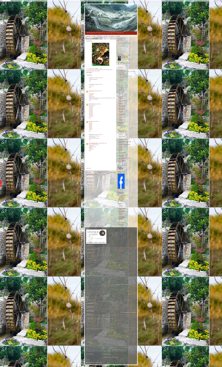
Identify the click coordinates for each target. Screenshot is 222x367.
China (90, 268)
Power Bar (128, 321)
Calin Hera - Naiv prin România (124, 144)
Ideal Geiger (134, 292)
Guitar (120, 290)
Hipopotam (130, 291)
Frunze (93, 286)
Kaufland (123, 298)
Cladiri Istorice (88, 269)
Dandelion (103, 275)
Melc (86, 305)
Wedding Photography (128, 347)
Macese (128, 302)
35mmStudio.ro (97, 248)
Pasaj (101, 317)
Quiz (118, 324)
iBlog (122, 292)
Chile (88, 268)
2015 (120, 68)
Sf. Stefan (108, 333)
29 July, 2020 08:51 (95, 121)
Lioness (125, 301)
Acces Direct (98, 250)
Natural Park (99, 311)
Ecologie (117, 278)
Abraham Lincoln (126, 249)
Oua (126, 315)
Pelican (118, 317)
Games (114, 286)
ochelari (100, 314)
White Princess (103, 348)
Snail (95, 70)
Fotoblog (95, 69)
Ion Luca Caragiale (117, 294)
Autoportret (114, 257)
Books (101, 261)
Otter (124, 315)
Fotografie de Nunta (93, 285)
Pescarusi (130, 317)
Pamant (115, 316)
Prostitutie (105, 323)
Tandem (90, 338)
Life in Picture (101, 301)
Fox (120, 285)
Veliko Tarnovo (120, 345)
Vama (96, 345)
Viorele (130, 346)
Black (128, 259)
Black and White (132, 259)
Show (121, 333)
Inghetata (102, 293)
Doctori (87, 277)
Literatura (128, 301)
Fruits (87, 286)
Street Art (132, 336)
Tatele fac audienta (105, 338)
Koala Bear (93, 299)
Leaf (105, 69)
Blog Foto (96, 260)
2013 (120, 85)
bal (87, 258)
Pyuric (103, 324)
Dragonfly (108, 277)
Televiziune (92, 339)
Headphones (107, 291)
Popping (95, 321)
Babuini (132, 257)
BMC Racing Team (126, 260)
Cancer (131, 263)
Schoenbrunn (105, 332)
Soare (88, 335)
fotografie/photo (99, 285)
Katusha (120, 298)
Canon (92, 264)
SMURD (129, 334)
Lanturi (88, 300)
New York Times (126, 311)
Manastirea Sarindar (113, 303)
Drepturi (121, 277)
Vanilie (103, 345)
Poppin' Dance (91, 321)
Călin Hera (121, 133)
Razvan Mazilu (115, 325)
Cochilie (118, 269)
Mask (119, 304)
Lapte (91, 300)
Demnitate (116, 275)
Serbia (90, 333)
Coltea (87, 270)
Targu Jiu (100, 338)
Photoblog (88, 70)
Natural (95, 311)
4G (129, 248)
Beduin (115, 258)
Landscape (134, 299)
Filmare (104, 283)
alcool (93, 251)
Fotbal (108, 284)
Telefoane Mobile (133, 338)
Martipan (113, 304)
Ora (106, 315)
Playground (119, 320)
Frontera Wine (133, 285)
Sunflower (112, 337)
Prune (129, 323)
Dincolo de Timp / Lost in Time (124, 276)
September (122, 70)
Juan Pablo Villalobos (99, 298)
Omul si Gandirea (88, 315)
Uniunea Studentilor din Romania (97, 344)
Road (92, 327)
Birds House (121, 259)
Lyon (125, 302)
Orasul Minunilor (113, 315)
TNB (129, 339)
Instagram (115, 293)
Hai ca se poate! (121, 155)
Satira (93, 332)
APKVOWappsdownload (93, 143)
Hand (87, 291)
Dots (104, 277)
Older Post (112, 172)
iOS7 (125, 294)
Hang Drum (94, 291)
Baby (135, 257)
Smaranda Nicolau (101, 334)
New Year (122, 311)
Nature (103, 311)
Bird (114, 259)
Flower (134, 283)
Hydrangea (108, 292)
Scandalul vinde (100, 332)
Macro (134, 302)
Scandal (96, 332)
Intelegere (126, 293)
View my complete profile (126, 59)
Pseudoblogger (133, 323)
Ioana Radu (121, 111)
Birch (112, 259)
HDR (103, 291)
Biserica (125, 259)
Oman (126, 314)
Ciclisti (125, 268)
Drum (91, 278)
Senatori (135, 332)
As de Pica (120, 256)
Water (98, 347)
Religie (115, 326)
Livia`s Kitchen (121, 224)
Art (97, 256)
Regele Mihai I (100, 326)
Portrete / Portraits (111, 321)
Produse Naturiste (130, 322)
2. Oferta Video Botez (106, 247)
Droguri (88, 278)
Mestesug (114, 305)
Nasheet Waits (130, 310)
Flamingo (112, 283)
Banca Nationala (97, 258)
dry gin (94, 278)
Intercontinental (130, 293)
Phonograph (134, 317)
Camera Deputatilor (105, 263)
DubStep (97, 278)
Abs (130, 249)
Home (103, 69)
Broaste (128, 261)
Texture (104, 339)
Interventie (88, 294)
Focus (88, 284)
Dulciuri (103, 278)
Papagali (122, 316)
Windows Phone (124, 348)
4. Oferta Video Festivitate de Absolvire (111, 248)
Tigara (118, 339)
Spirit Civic (128, 335)
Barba (105, 258)
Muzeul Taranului (122, 310)
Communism (94, 270)
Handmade (90, 291)
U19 (86, 344)
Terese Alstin (100, 339)
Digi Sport (101, 276)
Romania (132, 327)
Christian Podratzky (102, 268)
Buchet (100, 262)
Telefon (88, 339)
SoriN (120, 125)
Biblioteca (88, 259)
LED (113, 300)
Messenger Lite (91, 145)
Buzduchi (126, 262)
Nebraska (110, 311)
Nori (111, 312)
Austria (110, 257)
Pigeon (99, 320)
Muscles (90, 310)
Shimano (114, 333)
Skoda (90, 334)
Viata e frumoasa (122, 136)
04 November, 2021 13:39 (102, 143)
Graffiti (87, 290)
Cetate (125, 267)
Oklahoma (108, 314)
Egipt (93, 279)
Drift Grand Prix (131, 277)
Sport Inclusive (121, 122)
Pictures (87, 320)
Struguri (96, 337)
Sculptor (119, 332)
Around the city (93, 256)
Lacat (104, 299)
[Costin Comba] (121, 188)
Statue (116, 336)
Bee (117, 258)
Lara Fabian (94, 300)
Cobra (115, 269)
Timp (127, 339)
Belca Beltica (126, 258)
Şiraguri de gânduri (122, 208)
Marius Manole (102, 304)
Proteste (115, 323)
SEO (87, 333)
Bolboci (92, 261)
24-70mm (121, 247)
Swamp (134, 337)
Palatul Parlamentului (107, 316)
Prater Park (91, 322)
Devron (134, 275)
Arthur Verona (109, 256)
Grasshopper (96, 290)
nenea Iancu (114, 311)
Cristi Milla (121, 205)
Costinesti (107, 271)
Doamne (134, 276)
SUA (99, 337)
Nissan (88, 312)
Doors (102, 277)
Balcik (90, 258)
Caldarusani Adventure (94, 263)
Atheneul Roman (102, 257)
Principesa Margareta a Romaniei (122, 322)
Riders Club (133, 326)
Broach (125, 261)
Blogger (105, 260)
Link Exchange (100, 36)
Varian (111, 345)
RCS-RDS (123, 325)
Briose (122, 261)
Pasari (104, 317)
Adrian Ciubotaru (106, 250)
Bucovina (103, 262)
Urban (126, 344)
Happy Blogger (99, 291)
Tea (115, 338)
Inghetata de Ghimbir (107, 293)
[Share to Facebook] (90, 72)
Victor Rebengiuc (95, 346)
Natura (91, 311)
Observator (96, 314)
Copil (122, 270)
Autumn (90, 69)
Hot (98, 292)
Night (135, 311)
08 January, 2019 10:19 (98, 90)
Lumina (120, 302)
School (110, 332)
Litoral (131, 301)
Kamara (117, 298)
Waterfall (101, 347)
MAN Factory (102, 303)
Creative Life (122, 271)
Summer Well (106, 337)
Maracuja (118, 303)
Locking (135, 301)
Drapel (111, 277)
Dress (124, 277)
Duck (100, 278)
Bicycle (99, 259)
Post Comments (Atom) (94, 174)
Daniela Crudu (108, 275)
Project (91, 323)
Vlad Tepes (133, 346)
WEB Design (112, 347)
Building (113, 262)
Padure (96, 316)
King (90, 299)
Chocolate (97, 268)
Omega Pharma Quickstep (131, 314)
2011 (120, 88)
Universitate (105, 344)
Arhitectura (87, 256)
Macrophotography (89, 303)
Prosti (101, 323)
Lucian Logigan (112, 302)
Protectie (109, 323)
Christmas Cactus (113, 268)
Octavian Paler (104, 314)
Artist (112, 256)
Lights (114, 301)
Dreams (118, 277)
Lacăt (107, 299)
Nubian (90, 314)
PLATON (120, 147)
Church (117, 268)
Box (106, 261)
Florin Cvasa (130, 283)
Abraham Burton (121, 249)
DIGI (95, 276)
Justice (114, 298)
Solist (97, 335)
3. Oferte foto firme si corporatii (128, 247)
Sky (93, 334)
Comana (90, 270)
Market (106, 304)
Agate (124, 250)
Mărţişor (117, 304)
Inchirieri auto (91, 77)
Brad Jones (109, 261)
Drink (135, 277)
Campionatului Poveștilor (125, 263)
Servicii (105, 36)
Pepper (127, 317)
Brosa (131, 261)
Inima (112, 293)
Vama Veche (99, 345)
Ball (93, 258)
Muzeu (110, 310)
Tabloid (87, 338)
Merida (99, 305)
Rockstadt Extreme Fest (119, 327)
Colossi (134, 269)
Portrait (106, 321)
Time (124, 339)
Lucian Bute (107, 302)
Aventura (122, 257)
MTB (116, 309)
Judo (103, 298)
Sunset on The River (123, 74)
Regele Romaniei (105, 326)
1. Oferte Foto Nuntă (99, 247)
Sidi (123, 333)
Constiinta (116, 270)
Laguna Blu (116, 299)
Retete (118, 326)
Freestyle (123, 285)
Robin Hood (104, 327)
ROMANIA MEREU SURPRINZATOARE (94, 328)
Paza (109, 317)
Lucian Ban (102, 302)
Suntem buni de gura (124, 337)
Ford (97, 284)
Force (95, 284)
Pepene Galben (122, 317)
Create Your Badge (120, 189)
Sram (99, 336)
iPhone (129, 294)
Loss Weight (95, 302)
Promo (98, 323)
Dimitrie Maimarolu (116, 276)
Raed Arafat (124, 324)
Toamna (133, 339)
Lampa (123, 299)
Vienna (107, 346)
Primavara (106, 322)
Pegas (115, 317)
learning (110, 300)
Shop (118, 333)
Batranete (108, 258)
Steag (119, 336)
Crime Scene (133, 271)
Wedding (117, 347)
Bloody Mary (117, 260)
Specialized (112, 335)
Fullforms (90, 125)
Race (121, 324)
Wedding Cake (121, 347)
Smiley (116, 334)
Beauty (112, 258)
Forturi (104, 284)
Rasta (92, 325)
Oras (109, 315)
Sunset (119, 337)
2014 (120, 84)
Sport (90, 336)
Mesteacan (102, 305)
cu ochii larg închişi (122, 160)
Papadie (118, 316)
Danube (112, 275)
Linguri (121, 301)
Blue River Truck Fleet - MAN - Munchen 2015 (127, 71)
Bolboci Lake (96, 261)
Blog (91, 260)
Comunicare (98, 270)
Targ (93, 338)
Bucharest (95, 262)
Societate (91, 335)
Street (128, 336)
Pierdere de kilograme (94, 320)
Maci (131, 302)
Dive (130, 276)
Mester (106, 305)
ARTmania (116, 256)
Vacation (93, 345)
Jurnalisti (110, 298)
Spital (87, 336)
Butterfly (123, 262)
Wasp (95, 347)
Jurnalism (107, 298)
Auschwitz (107, 257)
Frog (129, 285)
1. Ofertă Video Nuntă (93, 247)
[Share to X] (88, 72)
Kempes (135, 298)
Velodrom (125, 345)
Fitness (107, 283)
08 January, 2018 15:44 (98, 84)
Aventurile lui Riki (127, 257)
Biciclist (95, 259)
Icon (130, 292)
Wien (107, 348)
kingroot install (91, 93)
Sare (87, 332)
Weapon (105, 347)
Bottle (103, 261)
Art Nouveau (101, 256)
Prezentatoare (98, 322)
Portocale (102, 321)
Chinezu (94, 268)
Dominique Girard (94, 277)
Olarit (112, 314)
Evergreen (120, 103)
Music (97, 310)
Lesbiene (122, 300)
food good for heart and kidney (94, 138)
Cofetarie (125, 269)
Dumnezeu (107, 278)
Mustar (107, 310)
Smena (110, 334)
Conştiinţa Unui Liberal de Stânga (125, 141)
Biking (109, 259)
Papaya (125, 316)
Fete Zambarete (91, 283)
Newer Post (88, 172)
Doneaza (99, 277)
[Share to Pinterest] (91, 72)
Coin (128, 269)
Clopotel (97, 269)
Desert (127, 275)
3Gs (104, 248)
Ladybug (113, 299)
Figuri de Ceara (97, 283)
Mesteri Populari (110, 305)
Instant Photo (122, 77)
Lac (101, 299)
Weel (132, 347)
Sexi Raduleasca (101, 333)
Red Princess (134, 325)
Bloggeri (109, 260)
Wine (128, 348)
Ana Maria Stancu (126, 252)
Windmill (116, 348)
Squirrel (97, 336)
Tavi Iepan (112, 338)
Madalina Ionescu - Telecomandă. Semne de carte (122, 198)
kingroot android (91, 96)
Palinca (112, 316)
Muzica (127, 310)
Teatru (118, 338)
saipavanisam (91, 90)
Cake (86, 263)
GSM (113, 290)
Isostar (113, 295)
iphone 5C (133, 294)
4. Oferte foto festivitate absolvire (123, 248)
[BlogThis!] (87, 72)
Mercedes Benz (94, 305)
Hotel (101, 292)
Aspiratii (134, 256)
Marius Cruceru (121, 108)
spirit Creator (133, 335)
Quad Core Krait (108, 324)
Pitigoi (110, 320)
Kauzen (127, 298)
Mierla (134, 305)
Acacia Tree (87, 250)
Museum (93, 310)
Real (126, 325)
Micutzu (121, 305)
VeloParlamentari (130, 345)
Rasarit (89, 325)
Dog (90, 277)
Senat (132, 332)
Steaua (122, 336)
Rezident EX (126, 326)
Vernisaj (87, 346)
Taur (109, 338)
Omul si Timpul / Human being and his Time (98, 315)
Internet (135, 293)
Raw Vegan (104, 325)
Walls (93, 347)
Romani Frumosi (126, 327)
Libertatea (133, 300)
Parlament (98, 317)
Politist (87, 321)
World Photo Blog (116, 349)
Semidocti (128, 332)
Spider (121, 335)
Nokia (102, 312)
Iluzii (88, 293)
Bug (110, 262)
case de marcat (91, 84)
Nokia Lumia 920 (107, 312)
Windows (119, 348)
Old (114, 314)
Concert (102, 270)
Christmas (108, 268)
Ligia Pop (118, 301)
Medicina (126, 304)
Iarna (120, 292)
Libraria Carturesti (88, 301)
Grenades (105, 290)
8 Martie (112, 249)
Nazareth (106, 311)
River (89, 327)
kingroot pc (91, 95)
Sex (93, 333)
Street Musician (92, 337)
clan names (91, 107)
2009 (120, 91)
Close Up (101, 269)
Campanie (119, 263)
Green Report (101, 290)
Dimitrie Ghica (110, 276)
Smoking (123, 334)
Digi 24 (98, 276)
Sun (109, 337)
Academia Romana (93, 250)
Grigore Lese (109, 290)
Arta (105, 256)
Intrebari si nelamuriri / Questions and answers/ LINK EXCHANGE (100, 294)
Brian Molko (117, 261)
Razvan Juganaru (109, 325)
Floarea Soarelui (123, 283)
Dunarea (111, 278)
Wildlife (98, 70)
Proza (126, 323)
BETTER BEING (133, 258)
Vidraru (104, 346)
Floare (118, 283)
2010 (120, 90)
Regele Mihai (95, 326)
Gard (127, 286)
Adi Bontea (121, 119)
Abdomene (116, 249)
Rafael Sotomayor (129, 324)
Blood (112, 260)
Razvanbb (119, 325)
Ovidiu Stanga (92, 316)
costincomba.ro (102, 271)
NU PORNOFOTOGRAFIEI (128, 312)
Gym (128, 290)
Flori (126, 283)
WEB (108, 347)
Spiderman (124, 335)
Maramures (122, 303)
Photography (92, 70)
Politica (134, 320)
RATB (100, 325)
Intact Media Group (120, 293)
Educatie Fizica (133, 278)
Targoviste (96, 338)
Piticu (107, 320)
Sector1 (125, 332)
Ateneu (98, 257)
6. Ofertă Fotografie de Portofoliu (103, 249)
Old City (118, 314)
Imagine (91, 293)
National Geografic (109, 69)
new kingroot (91, 94)
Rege (91, 326)
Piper (102, 320)
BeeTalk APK (91, 149)
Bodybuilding (88, 261)
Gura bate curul (124, 290)
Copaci (119, 270)
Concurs (106, 270)
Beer (119, 258)
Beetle (122, 258)
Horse (93, 292)
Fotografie (99, 69)
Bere (129, 258)
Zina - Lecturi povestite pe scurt (124, 158)
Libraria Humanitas (94, 301)
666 (109, 249)
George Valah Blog (122, 152)
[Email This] (86, 72)
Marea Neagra (127, 303)
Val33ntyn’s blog (122, 114)
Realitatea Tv (129, 325)
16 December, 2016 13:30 (98, 77)
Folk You (92, 284)
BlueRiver (121, 260)
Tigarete (121, 339)
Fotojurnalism (117, 285)
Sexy (105, 333)
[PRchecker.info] (120, 40)
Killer (88, 299)
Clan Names (91, 106)
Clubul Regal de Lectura (110, 269)
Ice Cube (127, 292)
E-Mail (114, 278)
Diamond (92, 276)
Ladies (110, 299)
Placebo (113, 320)
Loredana (91, 302)
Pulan (91, 324)
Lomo (88, 302)
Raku (134, 324)
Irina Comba (103, 295)
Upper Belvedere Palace (120, 344)
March (121, 80)
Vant (106, 345)
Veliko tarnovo (115, 345)
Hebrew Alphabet (115, 291)
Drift (126, 277)
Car (101, 264)
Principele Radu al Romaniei (113, 322)
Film (100, 283)
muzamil (90, 121)
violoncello (126, 346)
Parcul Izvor (133, 316)
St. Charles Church (104, 336)
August (121, 79)
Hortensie (96, 292)
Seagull (122, 332)
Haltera (134, 290)
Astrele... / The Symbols (92, 257)
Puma (93, 324)
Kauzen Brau (131, 298)
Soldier (94, 335)
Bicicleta (92, 259)
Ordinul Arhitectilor (119, 315)
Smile (113, 334)
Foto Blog (111, 284)
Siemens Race (131, 333)
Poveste (124, 321)
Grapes (90, 290)
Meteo (118, 305)
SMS (126, 334)
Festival (87, 283)
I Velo (117, 292)
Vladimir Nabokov (88, 347)
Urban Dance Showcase (131, 344)
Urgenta (87, 345)
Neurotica (118, 311)
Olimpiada (122, 314)
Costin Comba (92, 68)
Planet (116, 320)
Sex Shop (96, 333)
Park (95, 317)
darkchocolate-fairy (122, 211)
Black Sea (87, 260)
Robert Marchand (99, 327)
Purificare (97, 324)
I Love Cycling (113, 292)
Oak (93, 314)
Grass (93, 290)
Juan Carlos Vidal (92, 298)
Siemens (127, 333)
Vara (108, 345)
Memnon (90, 305)
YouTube (88, 351)
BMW (131, 260)
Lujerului (116, 302)
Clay (91, 269)
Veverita (90, 346)
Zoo (122, 351)
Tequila (96, 339)
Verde (134, 345)
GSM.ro (117, 290)
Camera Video (111, 263)
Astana (87, 257)
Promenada (94, 323)
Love (99, 302)
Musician (100, 310)
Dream (114, 277)
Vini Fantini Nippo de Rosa (116, 346)
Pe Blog (112, 317)
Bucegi (91, 262)
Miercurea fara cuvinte (127, 305)
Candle (134, 263)
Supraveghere (130, 337)
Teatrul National (122, 338)
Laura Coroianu (99, 300)
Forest (93, 69)
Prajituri (87, 322)
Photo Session (90, 318)
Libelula (125, 300)
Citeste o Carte (133, 268)
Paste (107, 317)
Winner (134, 348)
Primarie (102, 322)
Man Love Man (108, 303)
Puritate (100, 324)
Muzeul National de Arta (115, 310)
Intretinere (112, 294)
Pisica (104, 320)
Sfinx (111, 333)
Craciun (111, 271)
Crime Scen (128, 271)
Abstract (134, 249)
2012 (120, 87)
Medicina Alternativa (132, 304)
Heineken (119, 291)
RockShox (112, 327)
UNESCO (90, 344)
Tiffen (115, 339)
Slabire (96, 334)
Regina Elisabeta (111, 326)
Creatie (118, 271)
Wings (131, 348)
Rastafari (95, 325)
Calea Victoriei (100, 263)
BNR (134, 260)
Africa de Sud (120, 250)
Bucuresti (107, 262)
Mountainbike (104, 309)
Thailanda (107, 339)
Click (94, 269)
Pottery (121, 321)
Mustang (104, 310)
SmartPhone (106, 334)
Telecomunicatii (128, 338)
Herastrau (126, 291)
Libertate (128, 300)
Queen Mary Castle (114, 324)
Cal (89, 263)
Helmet (123, 291)
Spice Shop (117, 335)
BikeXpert (105, 259)
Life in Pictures (111, 36)
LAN (131, 299)
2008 (120, 93)
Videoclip (100, 346)
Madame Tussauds (96, 303)
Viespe (111, 346)
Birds (117, 259)
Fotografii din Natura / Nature (108, 285)
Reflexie (88, 326)
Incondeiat (98, 293)
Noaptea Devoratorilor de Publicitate (95, 312)
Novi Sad (115, 312)
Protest (112, 323)
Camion (116, 263)
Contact (93, 36)
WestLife (94, 348)
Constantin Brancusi (111, 270)
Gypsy (131, 290)
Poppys (99, 321)
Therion (111, 339)
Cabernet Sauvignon (132, 262)
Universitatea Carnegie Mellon (112, 344)
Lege (116, 300)
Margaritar (131, 303)
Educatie (127, 278)
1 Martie (87, 247)
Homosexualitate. (88, 292)
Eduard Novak (123, 278)
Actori (102, 250)
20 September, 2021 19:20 (97, 134)
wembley (90, 348)
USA (90, 345)
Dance (99, 275)
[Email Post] (100, 68)
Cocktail (122, 269)
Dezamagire (87, 276)
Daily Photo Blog (90, 275)
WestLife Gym (98, 348)
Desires (130, 275)
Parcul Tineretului (88, 317)
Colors (131, 269)
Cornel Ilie (125, 270)
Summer (102, 337)
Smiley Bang (119, 334)
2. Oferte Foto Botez (113, 247)
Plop (123, 320)
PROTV (119, 323)
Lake (120, 299)
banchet (102, 258)
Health (110, 291)
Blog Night (101, 260)
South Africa (107, 335)
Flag (109, 283)
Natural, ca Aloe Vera (122, 130)
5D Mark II (95, 249)
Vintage (122, 346)
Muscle (87, 310)
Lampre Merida (127, 299)
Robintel (120, 149)
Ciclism (121, 268)
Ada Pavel (120, 97)
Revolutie (122, 326)
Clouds (105, 269)
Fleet (115, 283)
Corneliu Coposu (130, 270)
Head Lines (88, 36)
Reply (90, 87)
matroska (123, 304)
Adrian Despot (112, 250)
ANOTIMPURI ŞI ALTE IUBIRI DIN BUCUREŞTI (122, 217)
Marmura (109, 304)
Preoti (94, 322)
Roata (95, 327)
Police (131, 320)
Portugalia (117, 321)
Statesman (112, 336)
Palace (102, 316)
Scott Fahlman (114, 332)
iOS (122, 294)
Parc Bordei (128, 316)
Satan (90, 332)
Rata (98, 325)
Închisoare (94, 293)
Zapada (102, 351)
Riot (86, 327)
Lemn (118, 300)
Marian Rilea (91, 304)
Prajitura (134, 321)
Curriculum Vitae (120, 64)
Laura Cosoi (104, 300)
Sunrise (116, 337)
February (121, 82)
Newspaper (131, 311)
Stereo (124, 336)
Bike (102, 259)
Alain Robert (127, 250)
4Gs (131, 248)
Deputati (124, 275)
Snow (135, 334)
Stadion (109, 336)
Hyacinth (104, 292)
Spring (93, 336)
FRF (126, 285)
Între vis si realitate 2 (122, 100)
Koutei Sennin (98, 299)
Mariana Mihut (96, 304)
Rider (129, 326)
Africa (116, 250)
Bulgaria (118, 262)
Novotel (118, 312)
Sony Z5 (103, 335)
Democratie (120, 275)
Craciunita (114, 271)
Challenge (118, 36)
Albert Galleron (133, 250)
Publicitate (87, 324)
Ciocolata (128, 268)
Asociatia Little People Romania (127, 256)
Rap (86, 325)
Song (100, 335)
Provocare (122, 323)
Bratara (114, 261)
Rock (108, 327)
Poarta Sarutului (127, 320)
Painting (99, 316)
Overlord (130, 315)
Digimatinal (105, 276)
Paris (92, 317)
